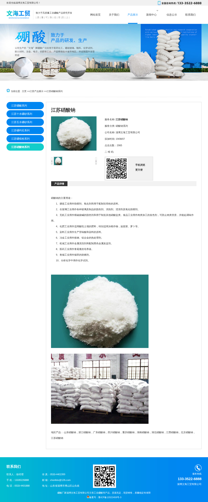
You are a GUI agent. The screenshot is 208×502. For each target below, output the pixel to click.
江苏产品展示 (36, 91)
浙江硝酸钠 (84, 432)
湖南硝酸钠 (143, 432)
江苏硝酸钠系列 (55, 91)
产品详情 (59, 183)
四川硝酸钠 (114, 432)
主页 (24, 91)
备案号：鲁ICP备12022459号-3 (105, 497)
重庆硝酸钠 (128, 432)
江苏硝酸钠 (57, 438)
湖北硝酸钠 (158, 432)
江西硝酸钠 (172, 432)
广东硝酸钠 (99, 432)
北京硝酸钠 (187, 432)
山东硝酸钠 (70, 432)
